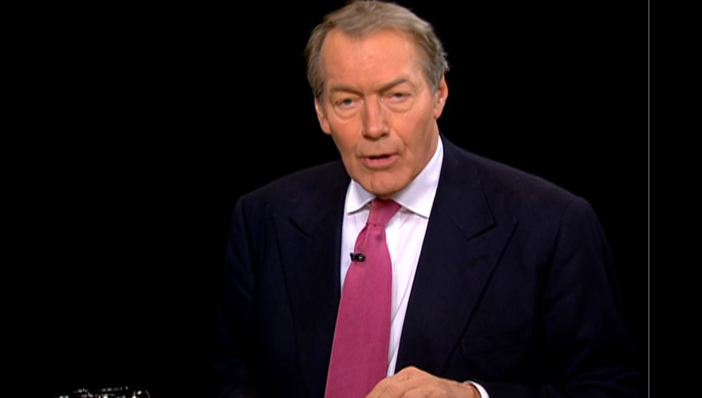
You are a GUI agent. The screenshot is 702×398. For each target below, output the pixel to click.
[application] (351, 199)
